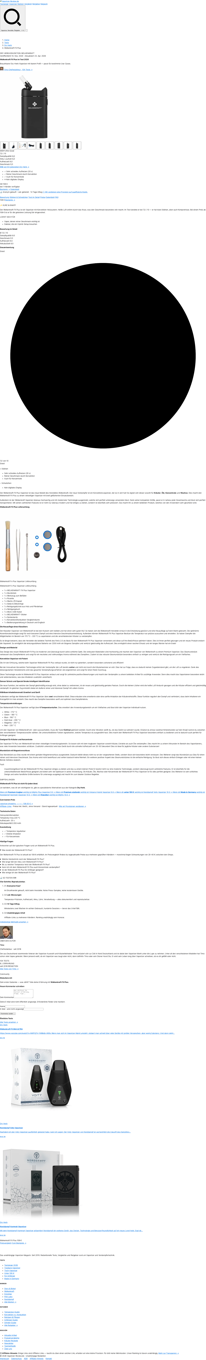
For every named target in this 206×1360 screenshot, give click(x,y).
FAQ (56, 197)
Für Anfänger (9, 1276)
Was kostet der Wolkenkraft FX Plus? (17, 850)
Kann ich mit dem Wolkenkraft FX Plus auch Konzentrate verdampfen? (31, 867)
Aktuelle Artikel (10, 1335)
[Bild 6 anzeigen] (49, 145)
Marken (20, 4)
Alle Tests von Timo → (9, 969)
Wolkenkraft (9, 1291)
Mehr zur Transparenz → (168, 1353)
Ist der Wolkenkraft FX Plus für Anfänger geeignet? (23, 870)
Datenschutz (16, 1359)
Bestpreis (5, 189)
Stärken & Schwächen (19, 197)
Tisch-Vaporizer (10, 1271)
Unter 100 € (9, 1273)
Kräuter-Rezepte (11, 1341)
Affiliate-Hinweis (37, 1359)
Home (6, 40)
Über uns (8, 1349)
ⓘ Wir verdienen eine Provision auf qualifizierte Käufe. (65, 192)
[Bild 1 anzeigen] (4, 145)
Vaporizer (13, 4)
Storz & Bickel (10, 1289)
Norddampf (9, 1299)
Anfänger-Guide (11, 1320)
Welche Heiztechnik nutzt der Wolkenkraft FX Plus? (23, 859)
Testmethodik (10, 1346)
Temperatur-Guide (12, 1312)
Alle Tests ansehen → (9, 1022)
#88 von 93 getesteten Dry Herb (14, 167)
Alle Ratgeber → (11, 1325)
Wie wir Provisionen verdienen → (72, 806)
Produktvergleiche (11, 1338)
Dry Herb (8, 45)
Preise (42, 197)
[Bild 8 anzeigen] (68, 145)
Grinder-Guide (10, 1323)
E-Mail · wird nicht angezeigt (12, 1009)
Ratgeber (36, 4)
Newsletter (8, 1343)
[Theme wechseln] (27, 30)
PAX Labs (8, 1297)
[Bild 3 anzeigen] (22, 145)
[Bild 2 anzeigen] (13, 145)
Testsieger (4, 4)
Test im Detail (34, 197)
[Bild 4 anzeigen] (31, 145)
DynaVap (8, 1294)
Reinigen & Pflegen (12, 1317)
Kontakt (49, 1359)
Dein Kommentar (7, 997)
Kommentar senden (8, 1013)
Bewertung (4, 197)
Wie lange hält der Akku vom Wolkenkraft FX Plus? (23, 862)
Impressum (4, 1359)
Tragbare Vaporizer (12, 1268)
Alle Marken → (10, 1302)
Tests (6, 43)
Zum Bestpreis (19, 1243)
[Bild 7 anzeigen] (59, 145)
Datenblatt (14, 189)
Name (2, 1006)
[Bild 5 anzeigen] (40, 145)
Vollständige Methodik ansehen (14, 922)
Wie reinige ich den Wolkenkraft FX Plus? (19, 872)
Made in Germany (11, 1279)
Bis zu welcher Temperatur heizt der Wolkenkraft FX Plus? (26, 864)
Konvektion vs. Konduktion (15, 1315)
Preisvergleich (5, 1243)
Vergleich (28, 4)
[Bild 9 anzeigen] (77, 145)
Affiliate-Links (5, 806)
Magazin (44, 4)
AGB (26, 1359)
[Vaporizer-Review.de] (9, 1)
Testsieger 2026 (11, 1265)
